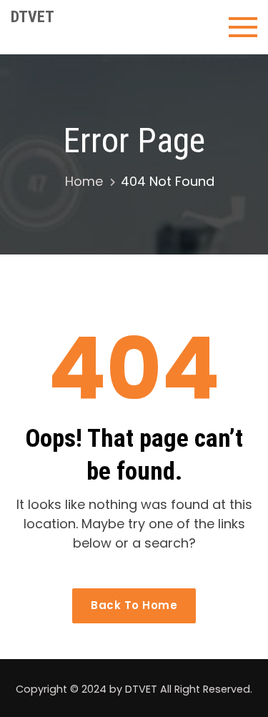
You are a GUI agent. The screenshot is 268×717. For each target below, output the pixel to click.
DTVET (32, 17)
